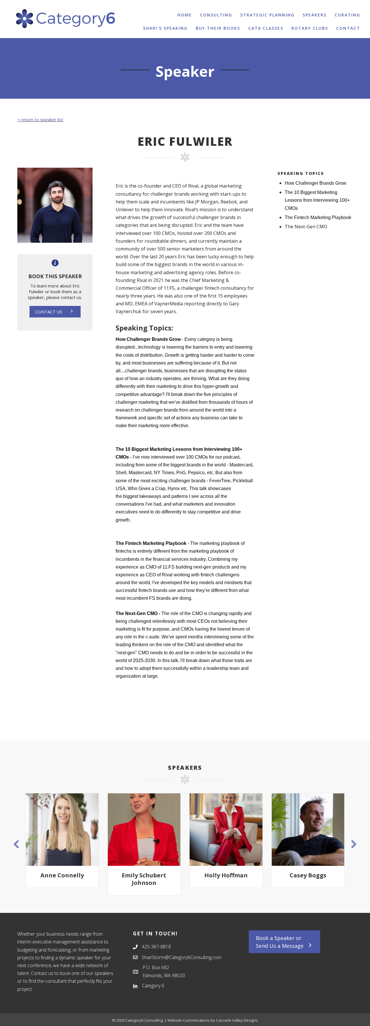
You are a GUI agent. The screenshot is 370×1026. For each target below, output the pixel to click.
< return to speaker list (40, 119)
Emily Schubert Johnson (78, 879)
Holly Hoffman (160, 875)
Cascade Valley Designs (237, 1020)
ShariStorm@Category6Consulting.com (181, 957)
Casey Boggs (242, 875)
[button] (55, 311)
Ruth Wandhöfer (324, 875)
